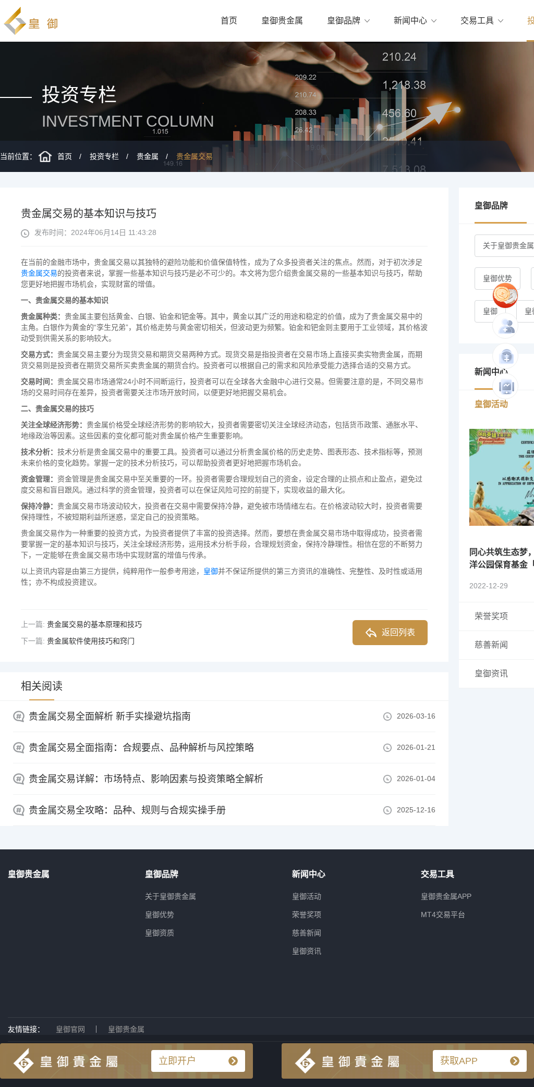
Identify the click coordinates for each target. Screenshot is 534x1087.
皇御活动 (306, 896)
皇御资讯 (306, 951)
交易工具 (477, 20)
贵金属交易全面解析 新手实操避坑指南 (110, 716)
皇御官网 (70, 1029)
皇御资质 (159, 933)
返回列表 (398, 632)
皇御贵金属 (282, 20)
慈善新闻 (306, 933)
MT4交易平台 (443, 914)
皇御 (210, 571)
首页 (229, 20)
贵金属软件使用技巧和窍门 (91, 641)
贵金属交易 (194, 156)
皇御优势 (497, 278)
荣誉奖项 (306, 914)
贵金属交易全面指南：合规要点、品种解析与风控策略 (141, 748)
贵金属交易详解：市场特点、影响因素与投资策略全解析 (146, 779)
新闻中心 (410, 20)
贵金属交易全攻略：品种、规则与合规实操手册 (127, 810)
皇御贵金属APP (446, 896)
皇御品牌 (343, 20)
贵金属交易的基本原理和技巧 (94, 624)
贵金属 (148, 156)
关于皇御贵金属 (170, 896)
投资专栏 (104, 156)
